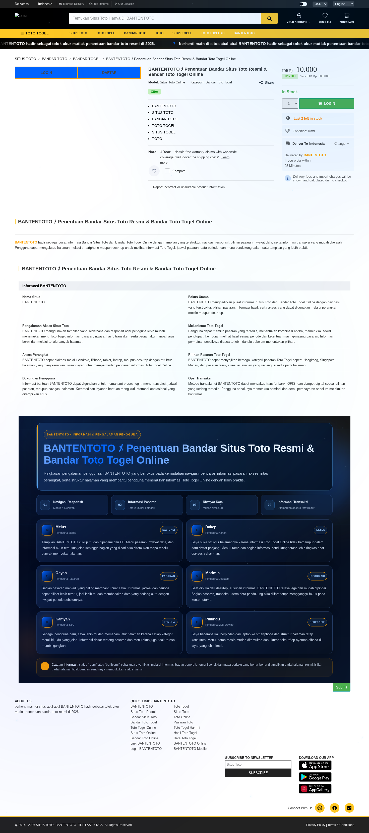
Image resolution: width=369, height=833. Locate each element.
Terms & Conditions (341, 825)
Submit (341, 687)
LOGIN (46, 73)
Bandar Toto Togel (144, 722)
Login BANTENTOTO (146, 749)
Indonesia (33, 4)
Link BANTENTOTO (145, 743)
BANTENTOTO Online (190, 743)
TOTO (159, 33)
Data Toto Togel (185, 738)
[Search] (269, 18)
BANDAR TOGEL (86, 59)
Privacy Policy (315, 825)
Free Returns (100, 3)
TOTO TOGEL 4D (213, 33)
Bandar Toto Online (144, 738)
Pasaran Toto (183, 722)
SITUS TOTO (78, 33)
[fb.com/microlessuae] (334, 808)
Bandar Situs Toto (144, 717)
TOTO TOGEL (105, 33)
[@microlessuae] (320, 808)
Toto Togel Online (143, 727)
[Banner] (21, 15)
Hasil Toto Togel (185, 733)
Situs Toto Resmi (143, 712)
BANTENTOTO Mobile (190, 749)
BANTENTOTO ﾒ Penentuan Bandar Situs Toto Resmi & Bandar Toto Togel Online (171, 59)
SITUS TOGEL (182, 33)
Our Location (126, 3)
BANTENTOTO (244, 33)
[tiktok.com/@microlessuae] (349, 808)
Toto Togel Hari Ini (187, 727)
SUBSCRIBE (258, 773)
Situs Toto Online (143, 733)
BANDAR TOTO (135, 33)
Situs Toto (181, 712)
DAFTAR (109, 73)
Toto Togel (181, 706)
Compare (179, 171)
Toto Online (182, 717)
